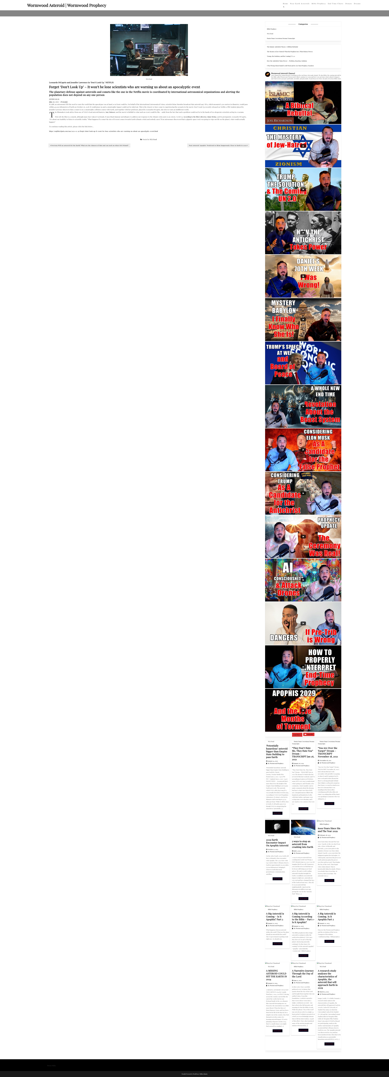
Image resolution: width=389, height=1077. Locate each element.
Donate (348, 3)
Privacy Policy (51, 1066)
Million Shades (203, 1074)
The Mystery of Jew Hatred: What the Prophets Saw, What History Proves (290, 52)
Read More (277, 813)
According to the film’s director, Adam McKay (199, 117)
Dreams (357, 3)
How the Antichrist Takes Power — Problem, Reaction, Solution (287, 61)
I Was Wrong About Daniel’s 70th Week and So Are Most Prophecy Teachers (290, 66)
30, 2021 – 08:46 (58, 102)
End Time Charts (335, 3)
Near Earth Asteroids (300, 3)
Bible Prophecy (319, 3)
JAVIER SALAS (54, 99)
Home (285, 3)
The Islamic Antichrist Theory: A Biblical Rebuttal (282, 47)
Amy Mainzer (110, 112)
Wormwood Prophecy (277, 763)
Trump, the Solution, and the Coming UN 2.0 (281, 56)
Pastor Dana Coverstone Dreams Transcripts (281, 38)
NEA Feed (149, 79)
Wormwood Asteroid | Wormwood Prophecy (66, 5)
